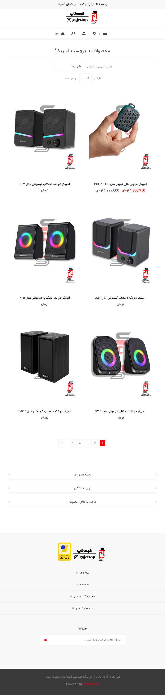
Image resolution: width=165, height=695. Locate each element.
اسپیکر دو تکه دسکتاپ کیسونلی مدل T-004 (44, 411)
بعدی (62, 443)
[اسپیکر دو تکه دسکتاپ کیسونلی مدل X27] (120, 358)
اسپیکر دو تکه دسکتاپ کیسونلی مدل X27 (120, 411)
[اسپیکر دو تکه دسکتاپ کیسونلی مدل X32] (44, 130)
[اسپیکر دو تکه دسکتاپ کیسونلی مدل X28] (44, 244)
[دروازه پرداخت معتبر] (64, 560)
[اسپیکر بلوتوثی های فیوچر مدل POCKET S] (120, 130)
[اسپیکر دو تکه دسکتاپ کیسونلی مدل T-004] (44, 358)
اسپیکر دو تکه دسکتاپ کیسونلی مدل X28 (45, 298)
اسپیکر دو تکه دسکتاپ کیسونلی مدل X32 (45, 184)
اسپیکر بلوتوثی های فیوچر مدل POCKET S (120, 184)
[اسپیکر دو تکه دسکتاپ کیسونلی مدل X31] (120, 244)
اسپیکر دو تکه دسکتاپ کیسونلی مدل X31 (120, 298)
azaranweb (91, 684)
